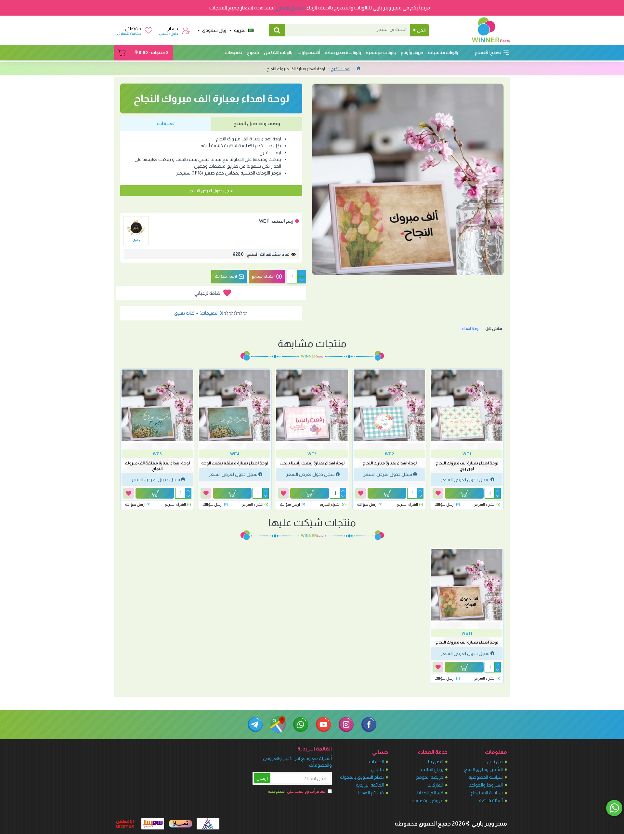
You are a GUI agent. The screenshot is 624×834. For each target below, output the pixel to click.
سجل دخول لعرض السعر (211, 190)
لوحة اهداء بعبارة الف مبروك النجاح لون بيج (467, 466)
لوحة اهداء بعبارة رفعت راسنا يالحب (312, 463)
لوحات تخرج (340, 68)
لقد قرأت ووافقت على (296, 791)
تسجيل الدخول (290, 7)
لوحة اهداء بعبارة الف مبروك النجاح (467, 642)
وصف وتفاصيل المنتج (256, 123)
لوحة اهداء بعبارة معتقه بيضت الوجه (234, 463)
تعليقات (166, 123)
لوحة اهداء (470, 328)
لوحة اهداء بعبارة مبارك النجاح (389, 463)
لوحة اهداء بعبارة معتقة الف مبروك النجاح (157, 466)
